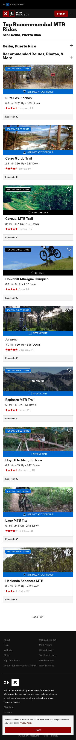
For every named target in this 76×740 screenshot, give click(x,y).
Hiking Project (46, 650)
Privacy (54, 735)
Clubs (6, 655)
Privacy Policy (26, 723)
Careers (8, 712)
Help (6, 644)
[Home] (18, 14)
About (7, 639)
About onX (9, 707)
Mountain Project (47, 639)
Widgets (8, 650)
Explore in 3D (11, 116)
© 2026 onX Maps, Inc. (29, 735)
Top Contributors (12, 660)
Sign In (61, 13)
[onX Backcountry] (13, 4)
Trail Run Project (47, 655)
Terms (45, 735)
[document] (38, 725)
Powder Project (46, 660)
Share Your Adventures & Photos (20, 665)
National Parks (46, 665)
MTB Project (45, 644)
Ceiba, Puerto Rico (19, 45)
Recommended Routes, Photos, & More (33, 55)
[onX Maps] (11, 685)
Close (38, 729)
